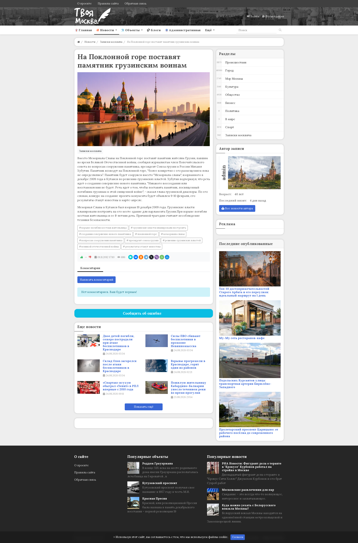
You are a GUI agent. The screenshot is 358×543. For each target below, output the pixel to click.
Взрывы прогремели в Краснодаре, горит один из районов (188, 364)
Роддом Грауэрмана (157, 463)
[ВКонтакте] (136, 257)
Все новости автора (238, 208)
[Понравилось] (81, 257)
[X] (151, 257)
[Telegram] (146, 257)
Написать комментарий (96, 279)
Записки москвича (90, 151)
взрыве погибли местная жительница (104, 227)
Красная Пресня (154, 498)
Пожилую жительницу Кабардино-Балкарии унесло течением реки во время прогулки (188, 387)
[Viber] (156, 257)
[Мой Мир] (167, 257)
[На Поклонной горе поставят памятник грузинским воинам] (143, 109)
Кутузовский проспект (159, 483)
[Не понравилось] (90, 257)
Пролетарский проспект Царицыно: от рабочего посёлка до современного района (248, 433)
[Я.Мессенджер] (130, 257)
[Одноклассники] (141, 257)
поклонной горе (147, 234)
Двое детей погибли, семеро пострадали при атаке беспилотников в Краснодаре (118, 342)
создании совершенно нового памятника (106, 234)
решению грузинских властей (183, 240)
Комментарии (90, 268)
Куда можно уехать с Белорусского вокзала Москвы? (249, 506)
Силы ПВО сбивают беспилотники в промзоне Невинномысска (185, 341)
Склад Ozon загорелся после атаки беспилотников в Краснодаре (119, 366)
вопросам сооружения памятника (101, 240)
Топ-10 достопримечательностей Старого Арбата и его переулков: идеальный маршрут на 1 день (244, 292)
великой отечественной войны (100, 246)
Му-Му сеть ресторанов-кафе (242, 338)
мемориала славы (174, 234)
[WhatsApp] (162, 257)
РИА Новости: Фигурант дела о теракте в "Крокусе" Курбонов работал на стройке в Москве (251, 467)
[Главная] (78, 41)
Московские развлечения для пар (248, 489)
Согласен (237, 537)
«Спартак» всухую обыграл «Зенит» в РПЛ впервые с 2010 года (121, 386)
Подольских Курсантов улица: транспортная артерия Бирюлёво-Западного (245, 384)
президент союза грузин (143, 240)
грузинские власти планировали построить (159, 227)
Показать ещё (143, 406)
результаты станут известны (143, 246)
